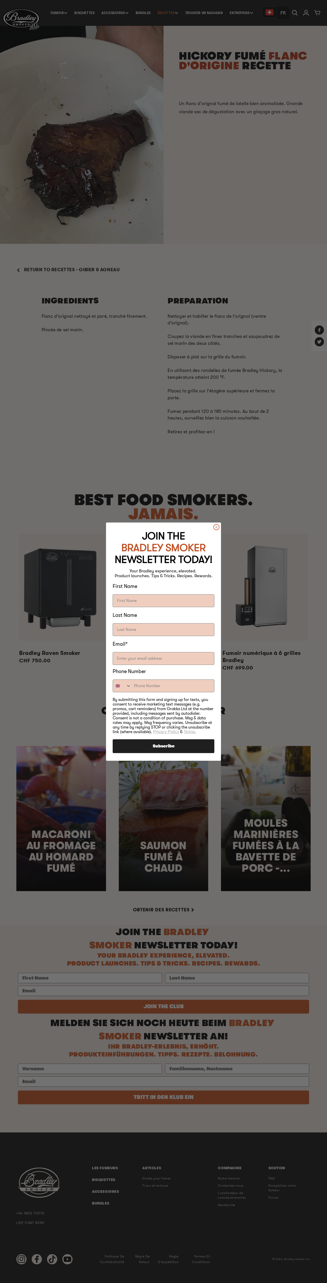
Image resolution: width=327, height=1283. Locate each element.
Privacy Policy (166, 732)
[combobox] (122, 686)
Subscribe (163, 746)
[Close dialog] (216, 527)
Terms (189, 732)
